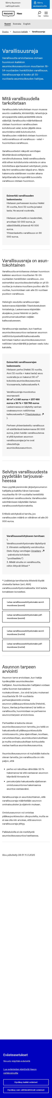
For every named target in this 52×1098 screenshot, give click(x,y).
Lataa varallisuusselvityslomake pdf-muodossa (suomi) (24, 616)
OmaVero (36, 550)
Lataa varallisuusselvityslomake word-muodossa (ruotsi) (25, 632)
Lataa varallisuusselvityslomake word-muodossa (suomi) (25, 604)
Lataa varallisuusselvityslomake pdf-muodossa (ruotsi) (24, 645)
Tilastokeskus (33, 414)
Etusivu (5, 32)
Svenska (17, 23)
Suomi (7, 23)
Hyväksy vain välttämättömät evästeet (26, 1089)
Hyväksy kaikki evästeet (26, 1082)
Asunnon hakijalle (20, 32)
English (27, 23)
